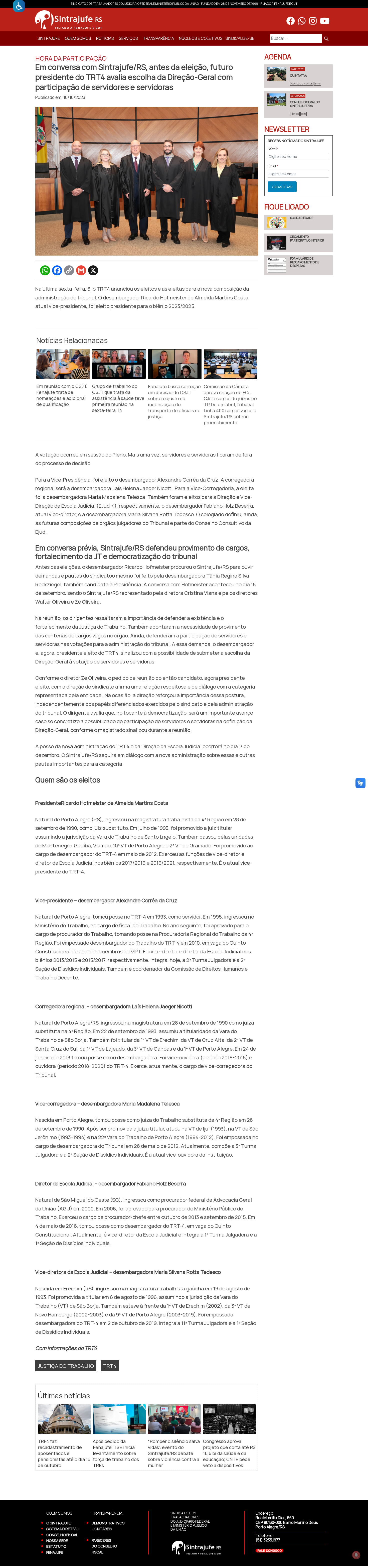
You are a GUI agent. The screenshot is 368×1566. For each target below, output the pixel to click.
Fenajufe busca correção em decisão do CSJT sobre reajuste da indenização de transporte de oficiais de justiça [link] (174, 401)
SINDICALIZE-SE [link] (240, 38)
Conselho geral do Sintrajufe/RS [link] (305, 104)
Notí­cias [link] (105, 38)
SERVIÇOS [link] (128, 38)
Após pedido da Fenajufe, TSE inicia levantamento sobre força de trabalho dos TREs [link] (116, 1453)
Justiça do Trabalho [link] (66, 1365)
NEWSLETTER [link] (286, 129)
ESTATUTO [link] (56, 1546)
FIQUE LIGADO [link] (286, 206)
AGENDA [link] (277, 56)
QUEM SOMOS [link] (78, 38)
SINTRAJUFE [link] (49, 38)
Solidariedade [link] (301, 218)
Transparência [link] (158, 38)
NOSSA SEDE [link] (57, 1540)
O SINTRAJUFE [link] (58, 1522)
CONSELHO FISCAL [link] (62, 1534)
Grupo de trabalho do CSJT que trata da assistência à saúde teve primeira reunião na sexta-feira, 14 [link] (118, 398)
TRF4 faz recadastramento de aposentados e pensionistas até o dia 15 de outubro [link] (64, 1453)
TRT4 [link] (109, 1365)
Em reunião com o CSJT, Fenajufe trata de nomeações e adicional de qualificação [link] (61, 395)
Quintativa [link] (298, 75)
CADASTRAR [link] (282, 186)
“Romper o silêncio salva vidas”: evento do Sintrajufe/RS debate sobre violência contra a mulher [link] (174, 1453)
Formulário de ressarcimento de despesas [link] (304, 262)
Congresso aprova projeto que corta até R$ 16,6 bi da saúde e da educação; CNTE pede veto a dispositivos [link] (229, 1453)
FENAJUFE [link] (54, 1552)
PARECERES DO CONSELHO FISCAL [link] (104, 1546)
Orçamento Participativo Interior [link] (307, 238)
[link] (19, 6)
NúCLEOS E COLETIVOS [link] (201, 38)
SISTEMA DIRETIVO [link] (62, 1528)
